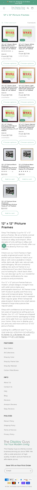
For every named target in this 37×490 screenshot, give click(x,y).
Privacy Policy (9, 434)
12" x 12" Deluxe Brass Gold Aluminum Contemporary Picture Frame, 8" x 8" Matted (26, 167)
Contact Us (8, 387)
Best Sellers (8, 348)
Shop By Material (10, 366)
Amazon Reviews (10, 404)
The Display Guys (15, 486)
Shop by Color (9, 357)
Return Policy (9, 421)
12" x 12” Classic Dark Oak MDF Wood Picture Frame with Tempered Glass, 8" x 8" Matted (9, 88)
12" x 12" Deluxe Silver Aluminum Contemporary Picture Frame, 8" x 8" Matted (9, 204)
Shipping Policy (9, 425)
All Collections (9, 353)
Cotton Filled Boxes (11, 370)
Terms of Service (10, 430)
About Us (7, 382)
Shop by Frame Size (11, 361)
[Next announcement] (33, 2)
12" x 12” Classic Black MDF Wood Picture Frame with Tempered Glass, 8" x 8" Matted (9, 47)
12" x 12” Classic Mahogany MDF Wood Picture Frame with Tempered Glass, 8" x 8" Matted (9, 127)
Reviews (7, 400)
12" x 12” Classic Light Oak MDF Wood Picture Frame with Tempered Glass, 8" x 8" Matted (27, 88)
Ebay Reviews (9, 409)
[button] (4, 8)
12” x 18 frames (16, 334)
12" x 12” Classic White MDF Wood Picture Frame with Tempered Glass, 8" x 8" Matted (26, 47)
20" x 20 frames (17, 337)
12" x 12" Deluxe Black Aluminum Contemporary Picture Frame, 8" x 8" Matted (9, 167)
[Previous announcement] (3, 2)
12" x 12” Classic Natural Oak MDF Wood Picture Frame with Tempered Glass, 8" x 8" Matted (27, 127)
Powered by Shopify (26, 486)
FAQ (5, 391)
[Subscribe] (30, 471)
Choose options (9, 63)
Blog (5, 396)
